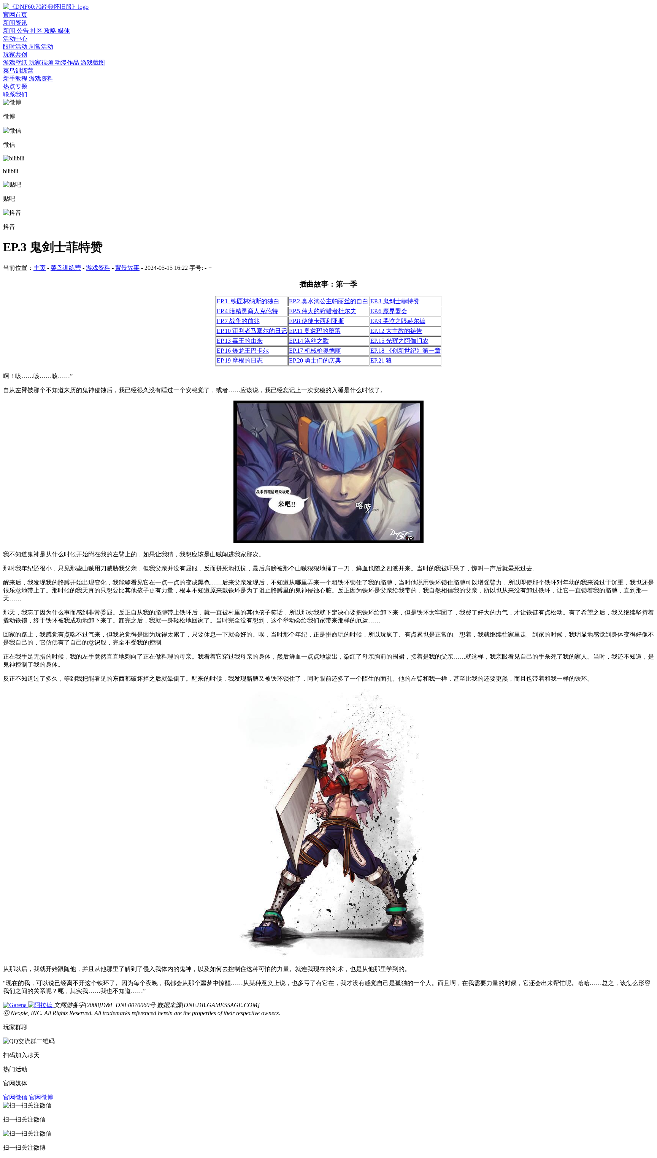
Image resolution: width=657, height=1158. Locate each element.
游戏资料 (41, 78)
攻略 (51, 30)
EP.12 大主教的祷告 (396, 331)
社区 (37, 30)
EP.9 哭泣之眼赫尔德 (397, 321)
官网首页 (15, 14)
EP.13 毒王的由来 (240, 340)
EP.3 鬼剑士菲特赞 (394, 301)
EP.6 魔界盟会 (388, 311)
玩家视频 (42, 62)
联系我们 (15, 94)
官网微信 (16, 1097)
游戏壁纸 (16, 62)
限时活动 (16, 46)
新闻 (10, 30)
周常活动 (41, 46)
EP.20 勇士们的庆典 (315, 360)
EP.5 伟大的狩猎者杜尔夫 (322, 311)
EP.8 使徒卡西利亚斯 (316, 321)
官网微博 (41, 1097)
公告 (23, 30)
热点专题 (15, 86)
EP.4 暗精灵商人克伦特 (247, 311)
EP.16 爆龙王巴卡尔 (243, 350)
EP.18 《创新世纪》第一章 (405, 350)
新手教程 (16, 78)
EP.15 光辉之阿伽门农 (399, 340)
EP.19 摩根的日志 (240, 360)
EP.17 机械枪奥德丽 (315, 350)
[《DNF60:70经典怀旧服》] (46, 6)
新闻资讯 (15, 22)
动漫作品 (68, 62)
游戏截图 (93, 62)
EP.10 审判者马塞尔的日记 (252, 331)
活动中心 (15, 38)
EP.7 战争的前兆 (238, 321)
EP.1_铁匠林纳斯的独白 (248, 301)
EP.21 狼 (381, 360)
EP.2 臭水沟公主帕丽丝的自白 (328, 301)
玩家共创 (15, 54)
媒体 (64, 30)
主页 (39, 268)
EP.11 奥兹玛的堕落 (315, 331)
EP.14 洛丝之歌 (309, 340)
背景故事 (127, 268)
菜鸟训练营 (18, 70)
